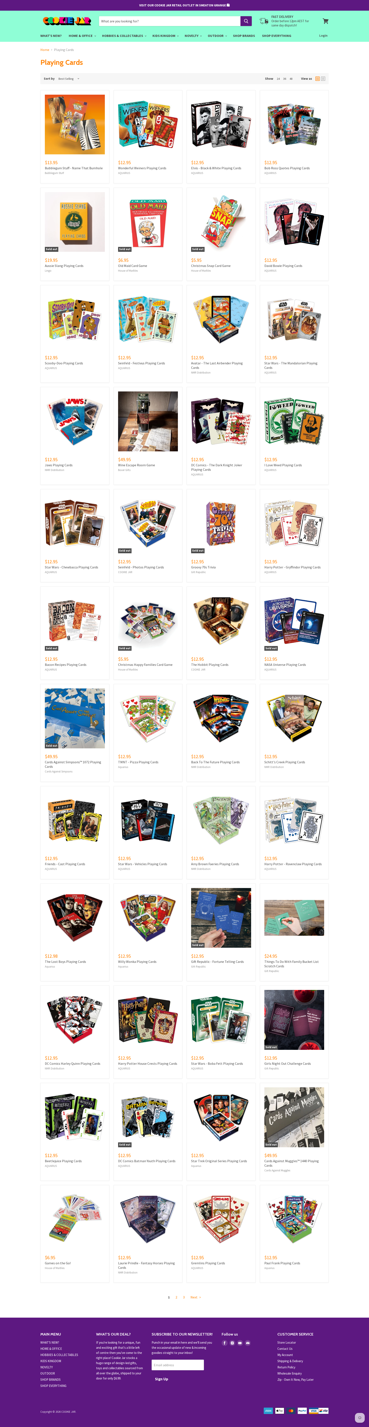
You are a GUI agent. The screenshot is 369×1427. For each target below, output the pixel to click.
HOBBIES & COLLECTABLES (123, 35)
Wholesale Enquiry (289, 1373)
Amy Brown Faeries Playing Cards (215, 864)
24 (278, 79)
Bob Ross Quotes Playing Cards (287, 168)
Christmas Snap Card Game (211, 266)
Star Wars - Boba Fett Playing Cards (217, 1063)
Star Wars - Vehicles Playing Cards (142, 864)
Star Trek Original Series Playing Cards (219, 1161)
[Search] (246, 21)
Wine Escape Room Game (136, 465)
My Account (285, 1355)
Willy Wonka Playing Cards (137, 961)
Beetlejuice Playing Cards (63, 1161)
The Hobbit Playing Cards (209, 664)
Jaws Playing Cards (59, 465)
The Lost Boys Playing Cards (65, 961)
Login (323, 35)
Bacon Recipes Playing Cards (65, 664)
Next (194, 1297)
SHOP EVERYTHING (276, 35)
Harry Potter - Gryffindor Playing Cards (292, 567)
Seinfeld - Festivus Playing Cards (141, 363)
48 (291, 79)
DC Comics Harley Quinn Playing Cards (72, 1063)
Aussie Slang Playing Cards (64, 266)
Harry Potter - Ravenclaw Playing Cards (293, 864)
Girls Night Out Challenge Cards (287, 1063)
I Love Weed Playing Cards (283, 465)
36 (284, 79)
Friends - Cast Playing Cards (65, 864)
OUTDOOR (216, 35)
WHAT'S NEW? (51, 35)
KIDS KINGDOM (164, 35)
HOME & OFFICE (81, 35)
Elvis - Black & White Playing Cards (216, 168)
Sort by (49, 78)
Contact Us (285, 1349)
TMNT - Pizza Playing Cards (138, 762)
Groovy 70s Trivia (203, 567)
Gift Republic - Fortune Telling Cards (217, 961)
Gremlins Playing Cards (208, 1263)
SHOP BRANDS (244, 35)
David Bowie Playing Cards (283, 266)
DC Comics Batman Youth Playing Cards (147, 1161)
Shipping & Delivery (290, 1361)
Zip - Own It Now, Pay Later (295, 1380)
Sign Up (161, 1378)
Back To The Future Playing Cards (215, 762)
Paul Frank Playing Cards (282, 1263)
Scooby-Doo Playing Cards (64, 363)
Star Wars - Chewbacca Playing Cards (71, 567)
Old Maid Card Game (132, 266)
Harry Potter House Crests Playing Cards (147, 1063)
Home (44, 50)
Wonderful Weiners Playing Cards (142, 168)
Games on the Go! (58, 1263)
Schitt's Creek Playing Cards (284, 762)
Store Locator (286, 1342)
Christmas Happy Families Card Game (145, 664)
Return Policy (286, 1367)
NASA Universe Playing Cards (285, 664)
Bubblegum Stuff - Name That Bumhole (74, 168)
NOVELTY (192, 35)
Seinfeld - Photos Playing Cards (141, 567)
